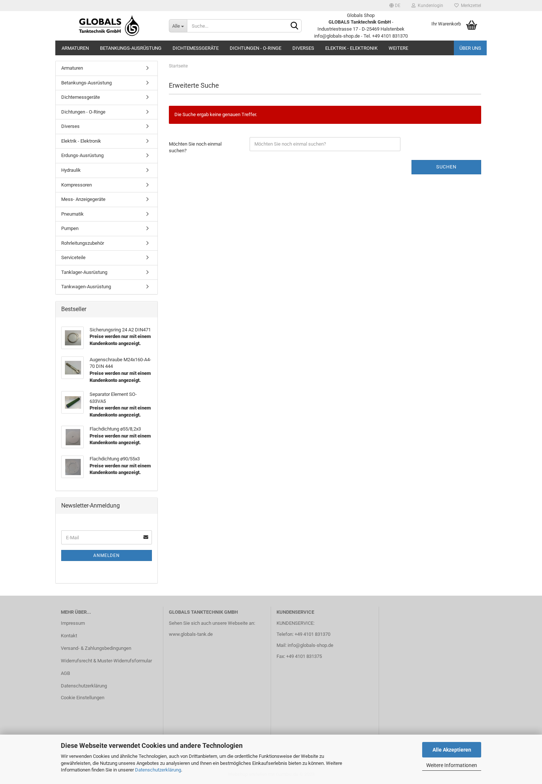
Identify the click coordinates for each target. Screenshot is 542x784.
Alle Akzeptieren (451, 750)
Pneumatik (72, 214)
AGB (65, 673)
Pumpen (70, 228)
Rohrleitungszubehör (82, 243)
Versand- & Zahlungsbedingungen (96, 648)
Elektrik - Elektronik (351, 48)
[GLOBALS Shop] (109, 26)
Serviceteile (73, 257)
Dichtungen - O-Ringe (255, 48)
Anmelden (106, 555)
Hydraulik (71, 170)
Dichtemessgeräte (196, 48)
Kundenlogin (429, 5)
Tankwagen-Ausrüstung (86, 286)
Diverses (303, 48)
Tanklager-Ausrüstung (84, 272)
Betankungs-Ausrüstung (130, 48)
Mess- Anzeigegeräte (83, 199)
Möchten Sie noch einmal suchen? (195, 147)
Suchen (446, 167)
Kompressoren (76, 185)
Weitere (398, 48)
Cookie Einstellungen (82, 697)
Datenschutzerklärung (158, 770)
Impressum (73, 623)
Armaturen (75, 48)
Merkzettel (470, 5)
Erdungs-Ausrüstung (82, 155)
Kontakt (69, 635)
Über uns (470, 48)
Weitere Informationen (451, 765)
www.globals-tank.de (191, 634)
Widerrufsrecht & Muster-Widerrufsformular (106, 660)
